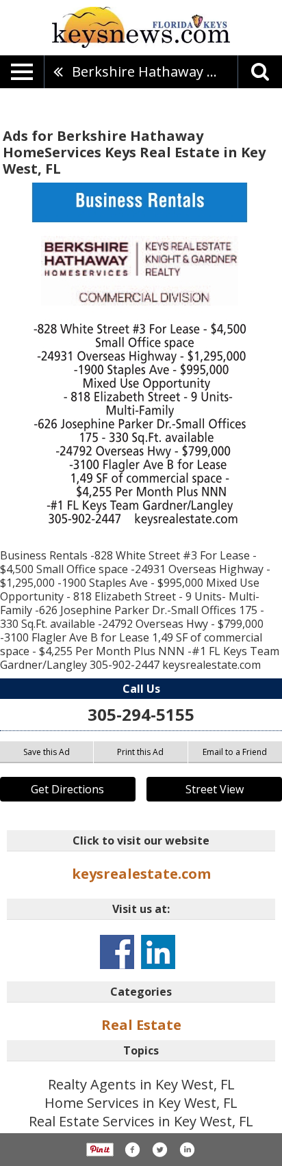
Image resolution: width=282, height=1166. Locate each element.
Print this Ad (140, 752)
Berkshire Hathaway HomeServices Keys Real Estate (155, 71)
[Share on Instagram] (187, 1149)
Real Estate (141, 1025)
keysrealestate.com (141, 873)
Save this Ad (46, 752)
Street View (214, 789)
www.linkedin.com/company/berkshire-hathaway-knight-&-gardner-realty (158, 952)
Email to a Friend (235, 752)
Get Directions (67, 789)
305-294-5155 (141, 714)
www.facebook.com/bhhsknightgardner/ (117, 952)
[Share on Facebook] (132, 1149)
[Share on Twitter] (159, 1149)
